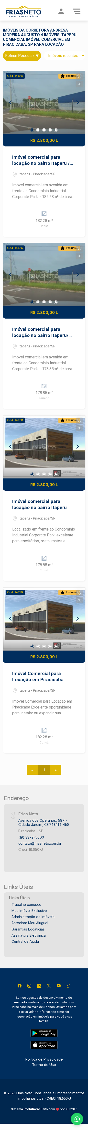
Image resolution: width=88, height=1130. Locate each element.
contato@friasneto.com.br (39, 843)
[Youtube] (58, 985)
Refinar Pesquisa (20, 55)
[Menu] (76, 11)
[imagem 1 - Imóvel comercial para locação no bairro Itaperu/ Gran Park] (44, 274)
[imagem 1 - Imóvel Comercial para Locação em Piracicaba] (44, 619)
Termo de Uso (44, 1065)
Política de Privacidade (44, 1059)
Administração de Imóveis (33, 917)
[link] (23, 11)
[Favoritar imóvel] (79, 76)
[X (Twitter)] (49, 985)
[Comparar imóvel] (79, 84)
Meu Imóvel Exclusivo (29, 910)
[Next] (77, 102)
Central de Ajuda (25, 941)
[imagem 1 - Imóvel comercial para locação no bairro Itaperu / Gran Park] (44, 102)
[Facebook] (19, 985)
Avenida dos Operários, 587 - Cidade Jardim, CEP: (43, 822)
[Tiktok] (68, 985)
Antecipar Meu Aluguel (29, 923)
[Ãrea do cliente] (61, 11)
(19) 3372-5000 (31, 837)
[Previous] (10, 102)
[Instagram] (29, 985)
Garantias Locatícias (28, 929)
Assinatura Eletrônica (28, 935)
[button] (79, 76)
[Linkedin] (39, 985)
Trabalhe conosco (26, 904)
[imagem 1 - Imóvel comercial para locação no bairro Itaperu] (44, 446)
